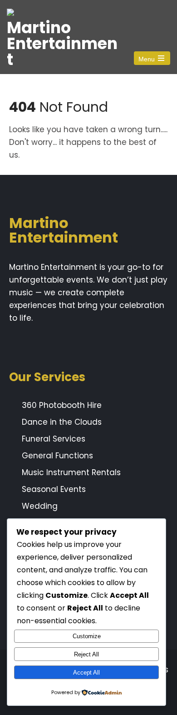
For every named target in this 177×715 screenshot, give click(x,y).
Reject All (86, 654)
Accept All (86, 672)
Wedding (40, 506)
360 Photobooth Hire (62, 405)
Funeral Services (53, 438)
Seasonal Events (54, 489)
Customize (87, 636)
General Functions (57, 455)
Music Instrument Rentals (71, 472)
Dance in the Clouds (62, 422)
